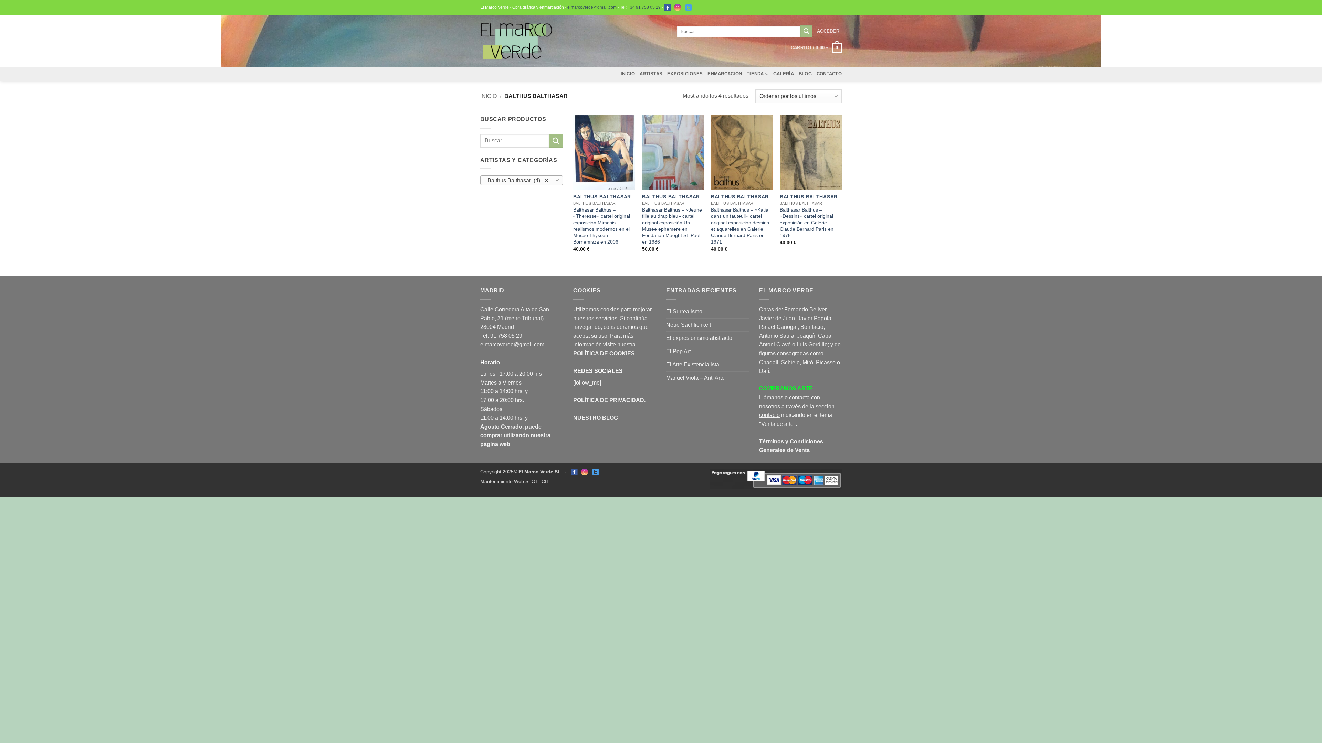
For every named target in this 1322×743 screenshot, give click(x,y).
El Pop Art (678, 351)
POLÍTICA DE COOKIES (604, 353)
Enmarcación (724, 73)
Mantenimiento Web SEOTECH (514, 481)
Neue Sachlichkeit (688, 325)
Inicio (628, 73)
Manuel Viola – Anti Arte (695, 378)
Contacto (829, 73)
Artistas (651, 73)
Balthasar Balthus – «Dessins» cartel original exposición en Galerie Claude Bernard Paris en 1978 (806, 222)
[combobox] (521, 180)
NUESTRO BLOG (595, 418)
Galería (783, 73)
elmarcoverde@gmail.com (592, 7)
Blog (805, 73)
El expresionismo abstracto (699, 338)
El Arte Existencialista (692, 364)
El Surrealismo (684, 311)
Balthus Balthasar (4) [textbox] (517, 180)
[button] (828, 31)
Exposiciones (685, 73)
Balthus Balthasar (602, 197)
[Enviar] (806, 31)
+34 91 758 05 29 (644, 7)
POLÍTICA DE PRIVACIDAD (608, 400)
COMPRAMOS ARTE (786, 388)
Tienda (755, 73)
